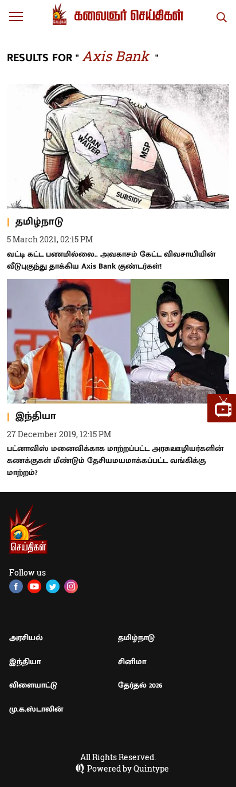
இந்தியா (25, 661)
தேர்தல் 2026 (140, 685)
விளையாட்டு (33, 685)
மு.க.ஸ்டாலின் (36, 709)
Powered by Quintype (128, 768)
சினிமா (132, 661)
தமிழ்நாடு (136, 637)
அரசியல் (26, 637)
